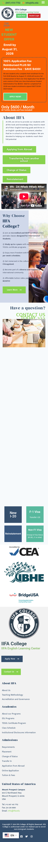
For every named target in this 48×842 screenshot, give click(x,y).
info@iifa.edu (14, 811)
